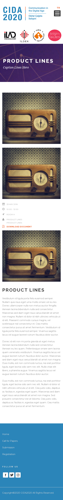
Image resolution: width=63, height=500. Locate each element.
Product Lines (14, 219)
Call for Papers (10, 441)
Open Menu (57, 13)
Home (5, 434)
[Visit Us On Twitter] (12, 474)
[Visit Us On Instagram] (18, 474)
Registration (8, 454)
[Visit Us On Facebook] (5, 474)
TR (58, 7)
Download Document (19, 227)
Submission (8, 447)
